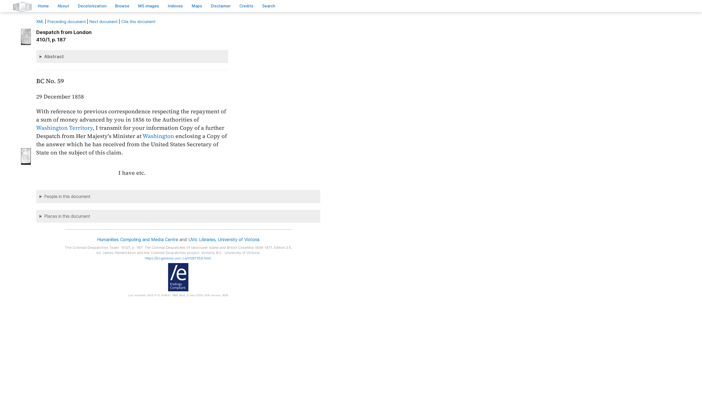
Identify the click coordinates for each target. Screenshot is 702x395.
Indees (175, 6)
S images (148, 6)
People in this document (67, 196)
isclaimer (221, 6)
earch (268, 6)
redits (246, 6)
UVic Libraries (202, 239)
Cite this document (138, 21)
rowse (122, 6)
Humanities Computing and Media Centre (137, 239)
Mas (197, 6)
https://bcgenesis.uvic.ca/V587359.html (178, 258)
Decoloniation (92, 6)
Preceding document (66, 21)
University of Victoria (238, 239)
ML (40, 21)
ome (43, 6)
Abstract (54, 56)
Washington (158, 136)
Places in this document (67, 216)
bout (63, 6)
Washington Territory (64, 128)
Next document (103, 21)
